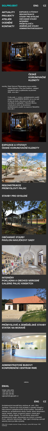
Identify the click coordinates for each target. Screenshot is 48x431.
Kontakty (8, 26)
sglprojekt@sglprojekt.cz (10, 396)
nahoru (26, 382)
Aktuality (8, 12)
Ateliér (7, 19)
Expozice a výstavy (28, 12)
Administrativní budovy (31, 28)
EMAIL (5, 386)
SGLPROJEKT (9, 5)
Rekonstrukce (26, 14)
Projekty (8, 15)
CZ (44, 5)
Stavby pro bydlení (29, 17)
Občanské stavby (28, 19)
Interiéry (24, 21)
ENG (35, 5)
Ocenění (7, 22)
